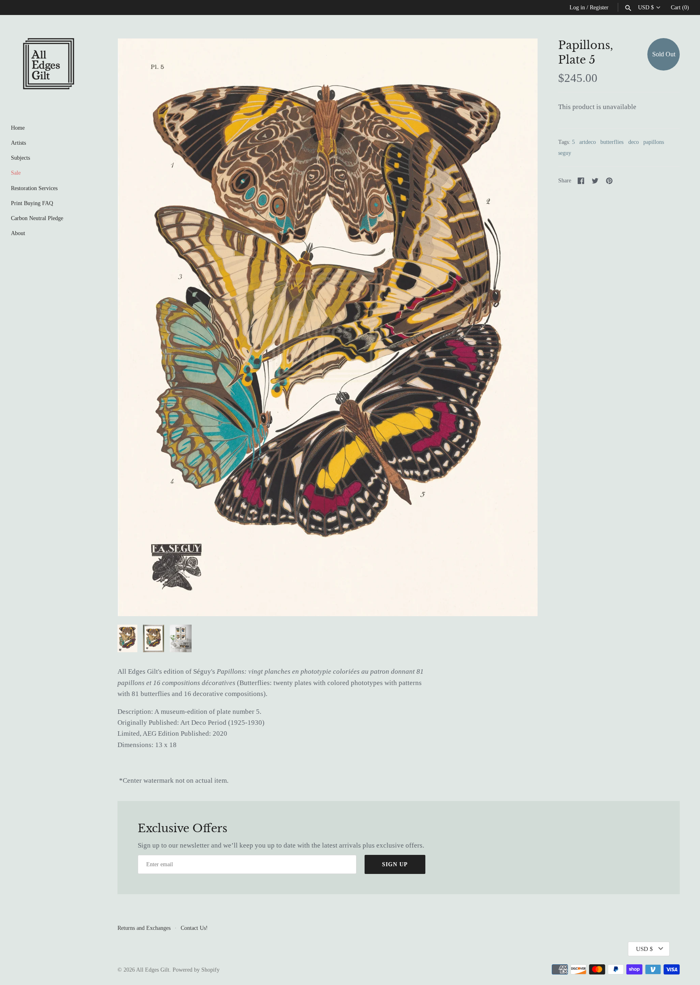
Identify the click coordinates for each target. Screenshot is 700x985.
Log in (577, 7)
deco (633, 142)
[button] (520, 327)
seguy (564, 153)
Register (599, 7)
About (18, 233)
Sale (16, 172)
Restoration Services (34, 188)
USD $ (646, 7)
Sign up (395, 864)
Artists (18, 142)
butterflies (611, 142)
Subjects (20, 157)
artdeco (587, 142)
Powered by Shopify (196, 969)
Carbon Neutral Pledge (37, 218)
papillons (653, 142)
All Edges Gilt (152, 969)
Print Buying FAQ (32, 203)
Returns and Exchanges (144, 928)
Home (18, 127)
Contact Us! (194, 928)
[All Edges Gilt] (48, 63)
